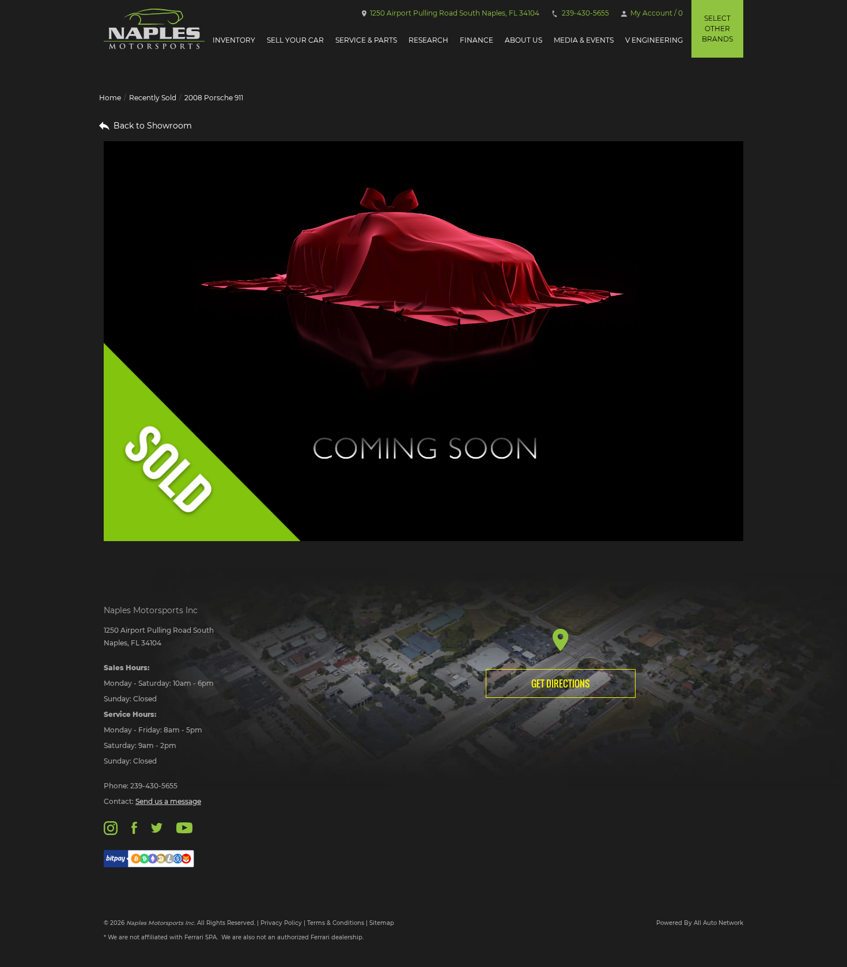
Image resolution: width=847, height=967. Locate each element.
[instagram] (111, 827)
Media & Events (584, 40)
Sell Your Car (295, 40)
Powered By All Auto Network (699, 923)
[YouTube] (184, 827)
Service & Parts (366, 40)
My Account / (656, 13)
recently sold (152, 97)
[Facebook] (134, 827)
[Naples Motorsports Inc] (154, 29)
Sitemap (381, 923)
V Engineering (654, 40)
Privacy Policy (281, 923)
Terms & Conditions (335, 923)
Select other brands (717, 28)
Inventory (234, 40)
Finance (476, 40)
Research (428, 40)
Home (110, 97)
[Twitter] (156, 827)
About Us (523, 40)
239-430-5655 (584, 13)
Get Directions (560, 683)
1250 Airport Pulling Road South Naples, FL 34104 (453, 13)
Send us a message (168, 801)
